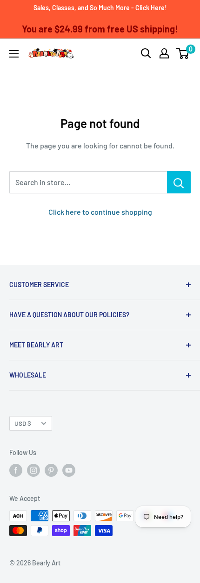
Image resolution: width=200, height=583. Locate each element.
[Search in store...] (179, 182)
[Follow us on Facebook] (15, 470)
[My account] (164, 53)
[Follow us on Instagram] (33, 470)
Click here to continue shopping (100, 211)
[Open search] (146, 53)
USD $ (22, 423)
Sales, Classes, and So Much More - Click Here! (100, 8)
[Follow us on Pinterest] (51, 470)
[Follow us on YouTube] (68, 470)
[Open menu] (14, 54)
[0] (183, 53)
